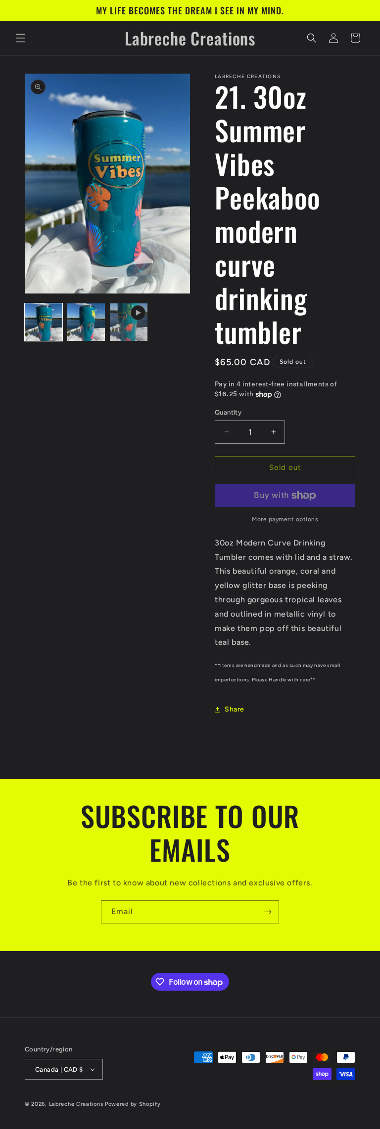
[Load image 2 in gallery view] (86, 322)
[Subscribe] (268, 911)
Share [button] (234, 709)
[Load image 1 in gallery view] (43, 322)
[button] (21, 38)
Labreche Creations (76, 1104)
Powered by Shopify (133, 1104)
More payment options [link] (285, 519)
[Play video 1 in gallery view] (128, 322)
